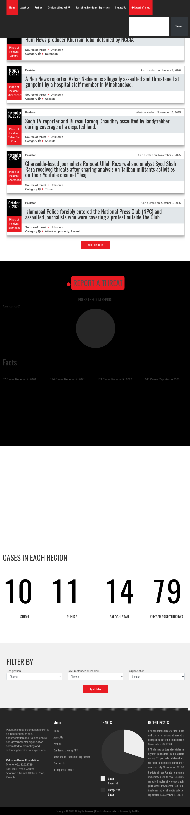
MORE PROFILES (95, 245)
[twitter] (16, 791)
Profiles (38, 7)
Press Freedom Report (95, 299)
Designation (13, 670)
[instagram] (24, 791)
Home (12, 7)
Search (179, 26)
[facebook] (8, 791)
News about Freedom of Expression (92, 7)
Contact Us (120, 7)
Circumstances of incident (83, 670)
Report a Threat (142, 7)
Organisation (136, 670)
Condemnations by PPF (59, 7)
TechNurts (137, 811)
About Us (24, 7)
